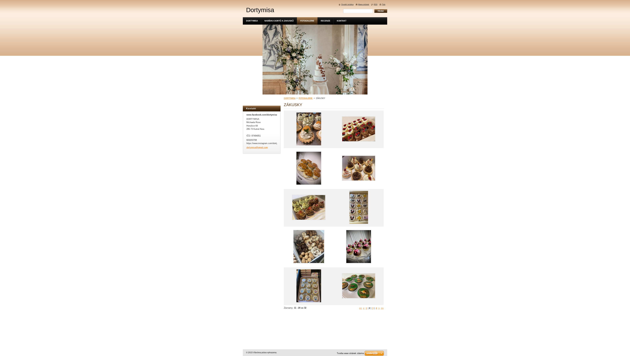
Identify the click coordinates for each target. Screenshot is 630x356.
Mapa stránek (363, 4)
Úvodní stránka (347, 4)
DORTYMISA (289, 98)
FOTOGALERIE (306, 98)
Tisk (383, 4)
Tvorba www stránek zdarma (350, 353)
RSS (375, 4)
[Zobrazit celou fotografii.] (309, 129)
